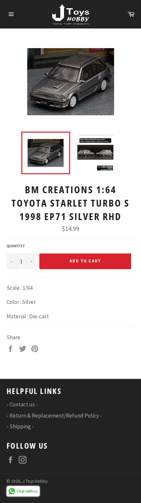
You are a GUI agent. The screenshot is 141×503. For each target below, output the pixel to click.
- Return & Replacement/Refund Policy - (54, 415)
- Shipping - (20, 426)
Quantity (16, 246)
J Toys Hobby (35, 481)
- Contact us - (22, 404)
